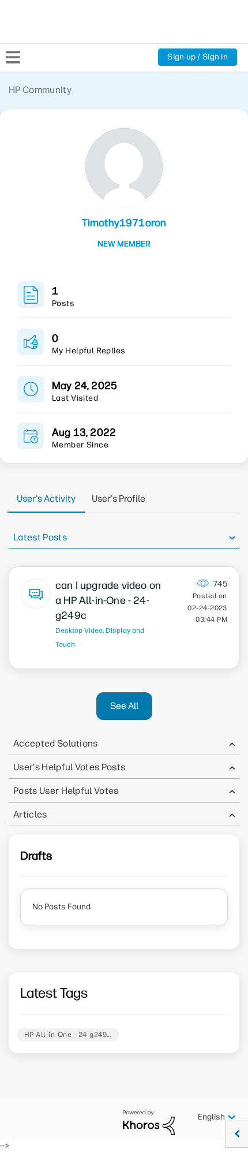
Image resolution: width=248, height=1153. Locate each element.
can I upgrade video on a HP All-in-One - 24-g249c (108, 600)
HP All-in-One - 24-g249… (68, 1035)
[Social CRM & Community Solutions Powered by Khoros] (149, 1122)
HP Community (40, 89)
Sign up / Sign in (197, 57)
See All (124, 705)
